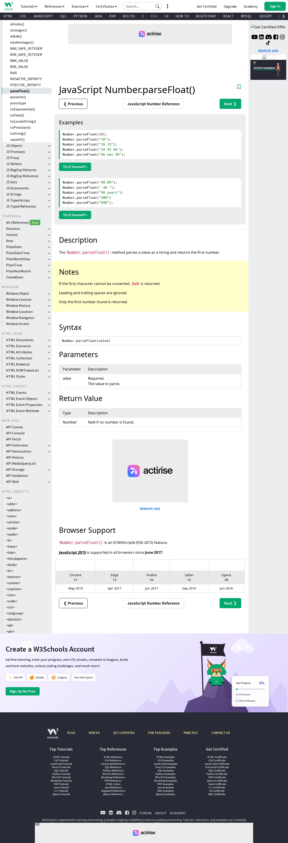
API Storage (15, 469)
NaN (13, 72)
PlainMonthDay (18, 259)
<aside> (12, 528)
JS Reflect (14, 163)
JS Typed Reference (21, 206)
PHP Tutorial (61, 784)
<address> (14, 510)
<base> (11, 546)
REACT (228, 16)
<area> (11, 516)
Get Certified (206, 6)
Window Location (19, 311)
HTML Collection (19, 358)
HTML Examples (165, 757)
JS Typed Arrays (18, 200)
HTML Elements (18, 346)
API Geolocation (18, 451)
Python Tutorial (61, 774)
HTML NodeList (18, 364)
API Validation (17, 475)
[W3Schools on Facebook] (276, 37)
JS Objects (14, 145)
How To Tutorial (61, 767)
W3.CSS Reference (113, 774)
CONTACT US (221, 733)
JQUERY (265, 16)
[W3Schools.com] (52, 735)
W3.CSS (129, 16)
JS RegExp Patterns (21, 170)
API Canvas (14, 427)
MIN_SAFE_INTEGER (26, 54)
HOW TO (182, 16)
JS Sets (11, 182)
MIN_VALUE (19, 66)
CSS (23, 16)
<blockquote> (17, 558)
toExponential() (22, 109)
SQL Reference (113, 767)
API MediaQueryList (21, 463)
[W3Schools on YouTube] (254, 37)
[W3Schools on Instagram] (282, 37)
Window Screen (17, 323)
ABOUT (160, 813)
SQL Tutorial (61, 770)
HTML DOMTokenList (22, 370)
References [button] (54, 6)
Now (9, 240)
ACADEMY (178, 813)
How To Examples (165, 767)
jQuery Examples (165, 794)
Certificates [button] (105, 6)
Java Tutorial (61, 787)
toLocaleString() (23, 121)
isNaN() (16, 36)
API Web (12, 481)
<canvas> (13, 583)
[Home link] (8, 6)
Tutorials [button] (27, 6)
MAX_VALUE (19, 60)
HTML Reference (113, 757)
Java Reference (113, 787)
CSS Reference (113, 760)
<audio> (12, 534)
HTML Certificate (217, 757)
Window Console (19, 299)
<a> (9, 497)
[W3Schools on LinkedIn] (261, 37)
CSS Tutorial (61, 760)
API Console (15, 433)
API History (15, 457)
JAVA (98, 16)
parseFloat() (19, 91)
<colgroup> (15, 613)
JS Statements (17, 188)
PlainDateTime (18, 253)
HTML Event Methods (22, 410)
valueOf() (17, 139)
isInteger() (18, 30)
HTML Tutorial (61, 757)
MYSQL (246, 16)
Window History (18, 305)
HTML (8, 16)
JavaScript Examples (166, 763)
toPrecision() (20, 127)
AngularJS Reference (113, 790)
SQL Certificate (216, 770)
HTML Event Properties (24, 404)
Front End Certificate (217, 767)
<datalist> (14, 619)
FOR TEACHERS (159, 733)
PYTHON (80, 16)
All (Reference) (22, 222)
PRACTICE (191, 733)
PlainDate (14, 246)
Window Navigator (20, 317)
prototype (18, 103)
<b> (9, 540)
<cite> (11, 595)
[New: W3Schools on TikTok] (268, 42)
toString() (18, 133)
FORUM (146, 813)
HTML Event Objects (22, 398)
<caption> (14, 589)
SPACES (94, 733)
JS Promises (15, 151)
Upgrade (230, 6)
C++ (154, 16)
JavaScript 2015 (72, 552)
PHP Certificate (217, 777)
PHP (112, 16)
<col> (10, 607)
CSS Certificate (216, 760)
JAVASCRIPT (43, 16)
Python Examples (165, 774)
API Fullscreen (17, 445)
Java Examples (165, 787)
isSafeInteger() (22, 42)
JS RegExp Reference (22, 176)
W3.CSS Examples (165, 777)
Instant (12, 234)
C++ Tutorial (61, 790)
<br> (10, 570)
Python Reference (113, 770)
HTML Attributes (19, 352)
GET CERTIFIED (124, 733)
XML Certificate (216, 794)
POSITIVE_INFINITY (25, 85)
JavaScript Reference (113, 763)
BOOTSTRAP (206, 16)
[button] (157, 6)
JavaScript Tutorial (61, 763)
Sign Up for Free (23, 691)
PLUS (71, 733)
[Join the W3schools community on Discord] (268, 37)
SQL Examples (166, 770)
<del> (10, 631)
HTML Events (16, 392)
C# (166, 16)
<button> (13, 576)
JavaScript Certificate (217, 763)
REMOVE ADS (150, 509)
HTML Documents (20, 340)
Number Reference (153, 103)
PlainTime (14, 265)
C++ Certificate (217, 787)
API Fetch (13, 439)
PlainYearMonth (18, 271)
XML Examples (166, 790)
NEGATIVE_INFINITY (26, 78)
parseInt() (18, 97)
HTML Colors (113, 784)
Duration (13, 228)
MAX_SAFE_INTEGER (26, 48)
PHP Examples (165, 784)
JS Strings (14, 194)
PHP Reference (113, 780)
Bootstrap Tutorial (61, 780)
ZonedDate (14, 277)
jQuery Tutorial (61, 794)
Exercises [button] (79, 6)
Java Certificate (217, 784)
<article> (13, 522)
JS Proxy (12, 157)
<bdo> (11, 552)
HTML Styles (15, 376)
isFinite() (17, 24)
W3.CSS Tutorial (61, 777)
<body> (12, 564)
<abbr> (11, 504)
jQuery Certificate (217, 780)
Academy (251, 6)
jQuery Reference (113, 794)
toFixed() (17, 115)
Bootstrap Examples (165, 780)
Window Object (17, 293)
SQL (63, 16)
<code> (11, 601)
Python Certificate (217, 774)
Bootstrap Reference (113, 777)
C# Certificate (217, 790)
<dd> (10, 625)
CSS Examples (166, 760)
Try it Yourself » (75, 166)
